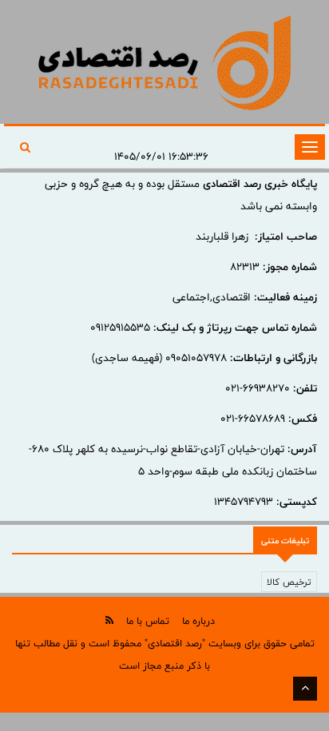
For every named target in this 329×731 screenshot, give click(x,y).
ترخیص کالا (289, 582)
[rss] (109, 620)
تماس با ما (147, 621)
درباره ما (198, 621)
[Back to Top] (305, 689)
